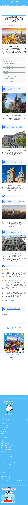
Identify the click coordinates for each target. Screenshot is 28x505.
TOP (1, 3)
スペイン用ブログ (5, 3)
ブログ (2, 460)
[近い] (13, 497)
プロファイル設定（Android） (6, 445)
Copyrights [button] (3, 472)
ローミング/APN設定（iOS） (6, 447)
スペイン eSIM (14, 354)
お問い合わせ (3, 429)
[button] (14, 397)
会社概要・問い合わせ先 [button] (5, 419)
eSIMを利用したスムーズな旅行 (11, 76)
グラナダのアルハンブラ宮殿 (9, 68)
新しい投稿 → (23, 323)
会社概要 (2, 433)
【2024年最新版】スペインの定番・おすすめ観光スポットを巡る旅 (13, 5)
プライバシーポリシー (5, 425)
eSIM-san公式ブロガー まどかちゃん (8, 462)
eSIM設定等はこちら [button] (5, 437)
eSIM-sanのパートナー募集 (6, 466)
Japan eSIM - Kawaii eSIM (5, 468)
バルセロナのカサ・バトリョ (9, 71)
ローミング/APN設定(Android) (6, 449)
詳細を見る (14, 359)
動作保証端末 (3, 451)
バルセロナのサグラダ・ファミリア (10, 61)
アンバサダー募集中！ (8, 501)
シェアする (6, 314)
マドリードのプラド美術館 (9, 63)
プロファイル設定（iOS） (6, 443)
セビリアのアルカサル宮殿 (9, 66)
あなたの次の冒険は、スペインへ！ (11, 78)
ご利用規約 (3, 423)
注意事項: (6, 73)
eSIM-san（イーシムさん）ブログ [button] (7, 456)
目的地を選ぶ (3, 441)
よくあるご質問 (4, 431)
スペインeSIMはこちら (8, 81)
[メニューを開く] (3, 1)
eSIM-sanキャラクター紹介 (6, 464)
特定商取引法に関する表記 (6, 427)
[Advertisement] (14, 379)
